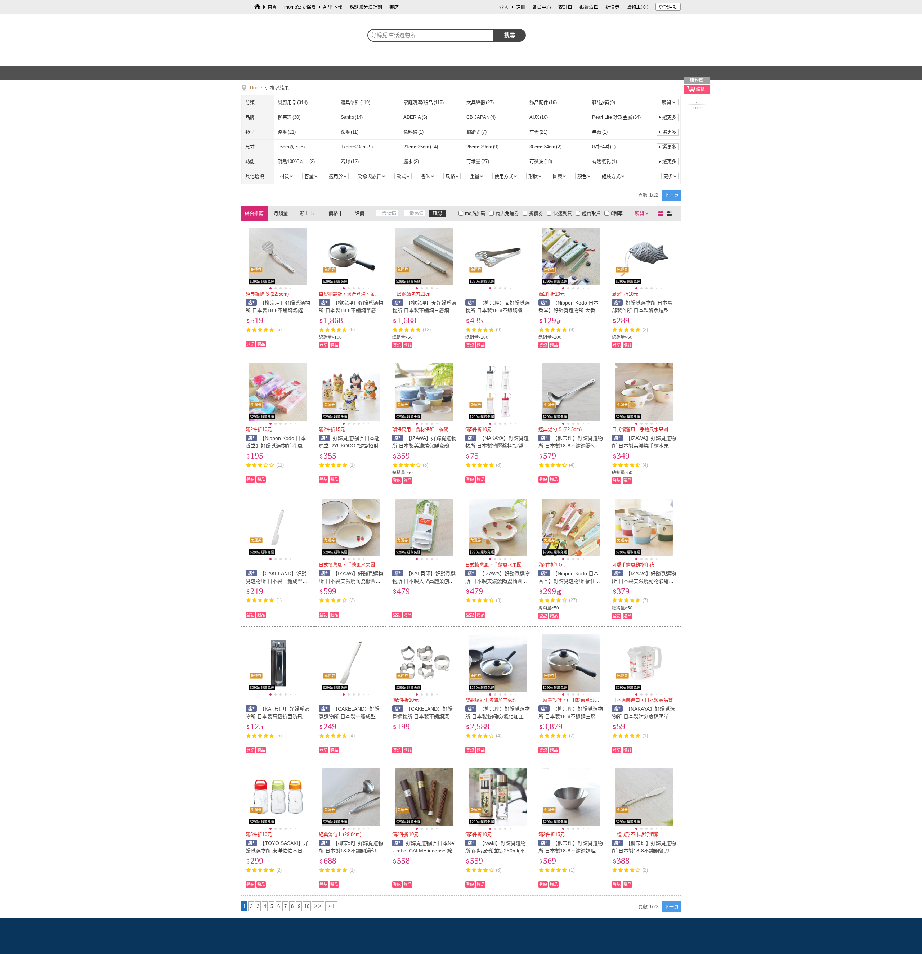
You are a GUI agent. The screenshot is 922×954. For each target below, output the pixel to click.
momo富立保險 (300, 7)
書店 (394, 7)
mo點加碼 (475, 213)
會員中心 (541, 7)
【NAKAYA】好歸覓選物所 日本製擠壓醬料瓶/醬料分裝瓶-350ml (497, 445)
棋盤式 (662, 213)
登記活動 (668, 7)
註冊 (520, 7)
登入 (504, 7)
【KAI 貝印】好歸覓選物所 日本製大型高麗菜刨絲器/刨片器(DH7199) (424, 581)
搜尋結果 (279, 87)
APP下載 (332, 7)
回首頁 (270, 7)
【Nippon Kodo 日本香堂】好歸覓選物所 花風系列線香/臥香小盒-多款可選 (277, 445)
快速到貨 (562, 213)
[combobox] (430, 35)
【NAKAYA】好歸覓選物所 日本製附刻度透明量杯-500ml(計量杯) (644, 716)
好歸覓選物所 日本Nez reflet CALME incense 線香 (423, 850)
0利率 (617, 213)
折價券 (612, 7)
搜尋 (509, 35)
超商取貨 (591, 213)
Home (256, 87)
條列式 (671, 213)
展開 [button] (666, 102)
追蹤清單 (588, 7)
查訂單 (565, 7)
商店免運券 (507, 213)
